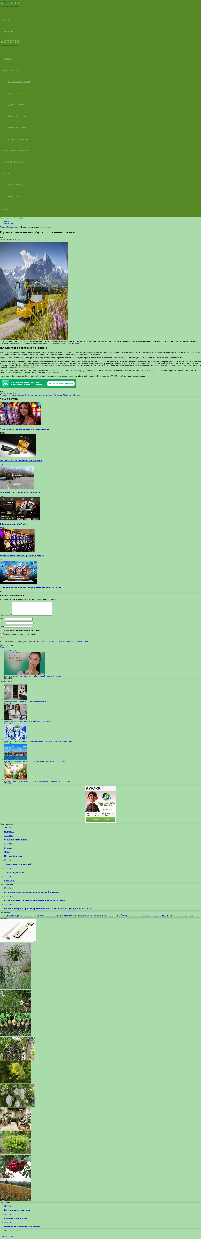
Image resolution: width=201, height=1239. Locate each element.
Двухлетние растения (16, 105)
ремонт (186, 916)
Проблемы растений (14, 162)
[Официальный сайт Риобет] (20, 520)
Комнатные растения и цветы (19, 116)
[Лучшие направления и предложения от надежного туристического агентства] (15, 759)
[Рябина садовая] (15, 1177)
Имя (2, 619)
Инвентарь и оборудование (17, 150)
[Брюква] (15, 1036)
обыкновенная (81, 915)
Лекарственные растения (18, 139)
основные (112, 916)
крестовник (32, 916)
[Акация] (17, 1106)
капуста (25, 916)
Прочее (7, 173)
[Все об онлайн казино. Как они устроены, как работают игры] (18, 583)
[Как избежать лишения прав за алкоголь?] (18, 457)
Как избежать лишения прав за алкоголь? (21, 461)
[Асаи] (17, 1059)
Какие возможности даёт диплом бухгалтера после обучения (28, 721)
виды (9, 915)
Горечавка (2, 916)
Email (2, 622)
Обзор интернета (15, 196)
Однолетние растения (16, 93)
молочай (69, 916)
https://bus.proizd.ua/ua (26, 367)
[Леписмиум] (15, 965)
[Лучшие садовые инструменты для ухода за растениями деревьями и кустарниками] (15, 779)
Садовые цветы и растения (19, 82)
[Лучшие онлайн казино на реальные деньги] (17, 552)
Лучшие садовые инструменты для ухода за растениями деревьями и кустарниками (37, 781)
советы (191, 916)
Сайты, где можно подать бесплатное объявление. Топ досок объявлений (33, 676)
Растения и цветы (12, 70)
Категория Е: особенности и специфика (20, 492)
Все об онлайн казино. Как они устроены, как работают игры (30, 587)
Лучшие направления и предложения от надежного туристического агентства (34, 761)
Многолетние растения (17, 127)
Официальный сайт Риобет (14, 524)
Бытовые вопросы (15, 185)
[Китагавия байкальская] (15, 1012)
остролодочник (138, 916)
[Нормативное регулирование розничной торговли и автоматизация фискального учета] (15, 739)
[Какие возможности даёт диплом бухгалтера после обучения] (15, 719)
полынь (167, 915)
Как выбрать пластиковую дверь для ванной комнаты (25, 701)
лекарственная (51, 916)
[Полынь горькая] (15, 989)
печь (151, 916)
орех (107, 916)
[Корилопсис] (15, 1153)
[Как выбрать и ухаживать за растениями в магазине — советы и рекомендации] (15, 1130)
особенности (124, 915)
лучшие (60, 915)
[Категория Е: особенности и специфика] (17, 488)
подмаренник (157, 916)
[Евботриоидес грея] (15, 1201)
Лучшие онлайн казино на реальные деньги (22, 556)
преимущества (178, 916)
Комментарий (6, 615)
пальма (146, 916)
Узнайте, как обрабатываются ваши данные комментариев (65, 642)
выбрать (17, 915)
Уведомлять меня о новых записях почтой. (19, 634)
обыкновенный (98, 915)
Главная (3, 227)
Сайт (2, 626)
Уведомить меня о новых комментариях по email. (22, 630)
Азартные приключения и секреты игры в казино (24, 429)
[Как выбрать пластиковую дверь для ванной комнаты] (15, 699)
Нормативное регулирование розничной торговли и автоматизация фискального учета (38, 741)
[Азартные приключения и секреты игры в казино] (20, 425)
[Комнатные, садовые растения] (10, 7)
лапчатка (40, 915)
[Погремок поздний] (15, 1083)
